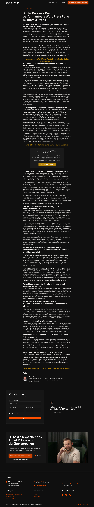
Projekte (63, 2)
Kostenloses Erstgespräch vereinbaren (20, 455)
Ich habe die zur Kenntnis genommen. (25, 413)
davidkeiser (12, 2)
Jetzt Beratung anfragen (47, 164)
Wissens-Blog (37, 496)
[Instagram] (70, 495)
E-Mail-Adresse (13, 407)
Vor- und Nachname (14, 400)
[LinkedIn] (66, 495)
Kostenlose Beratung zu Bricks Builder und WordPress (47, 368)
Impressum (85, 504)
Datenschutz (79, 504)
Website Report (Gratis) (11, 498)
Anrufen (39, 455)
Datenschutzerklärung (22, 413)
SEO (57, 2)
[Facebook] (62, 495)
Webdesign (51, 2)
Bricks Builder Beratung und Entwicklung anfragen (47, 145)
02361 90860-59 (40, 481)
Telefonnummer (30, 407)
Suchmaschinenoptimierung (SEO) (14, 494)
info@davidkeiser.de (41, 485)
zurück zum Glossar (28, 8)
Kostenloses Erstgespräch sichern (78, 2)
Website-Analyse (10, 496)
